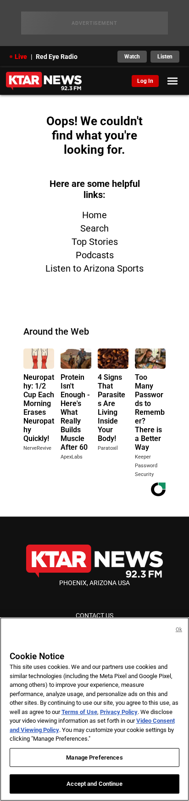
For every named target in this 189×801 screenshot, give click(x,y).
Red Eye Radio (57, 56)
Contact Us (94, 615)
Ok (179, 630)
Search (94, 228)
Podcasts (95, 255)
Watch (132, 56)
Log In (145, 81)
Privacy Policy (119, 711)
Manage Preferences (94, 757)
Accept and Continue (94, 783)
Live (21, 56)
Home (94, 215)
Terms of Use (79, 711)
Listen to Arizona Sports (94, 268)
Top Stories (95, 241)
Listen (164, 56)
